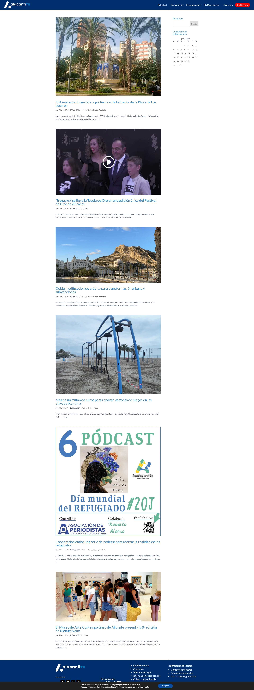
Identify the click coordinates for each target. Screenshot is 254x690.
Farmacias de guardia (182, 673)
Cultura (85, 208)
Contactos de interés (181, 669)
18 (196, 53)
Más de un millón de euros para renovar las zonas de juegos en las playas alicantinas (104, 401)
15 (185, 53)
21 (182, 57)
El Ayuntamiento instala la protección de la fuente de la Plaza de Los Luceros (106, 104)
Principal (162, 5)
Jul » (180, 65)
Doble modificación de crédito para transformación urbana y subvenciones (100, 290)
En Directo (242, 5)
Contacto (228, 5)
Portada (102, 110)
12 (174, 53)
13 (178, 53)
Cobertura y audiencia (144, 679)
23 (189, 57)
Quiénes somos (211, 5)
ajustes (147, 687)
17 (193, 53)
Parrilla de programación (183, 676)
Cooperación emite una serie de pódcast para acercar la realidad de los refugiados (108, 543)
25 (196, 57)
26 (174, 61)
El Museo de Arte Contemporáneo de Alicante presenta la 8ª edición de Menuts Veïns (106, 629)
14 (182, 53)
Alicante (94, 110)
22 (185, 57)
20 (178, 57)
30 (189, 61)
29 (185, 61)
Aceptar (165, 686)
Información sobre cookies (146, 675)
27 (178, 61)
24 (193, 57)
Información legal (142, 672)
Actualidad (176, 5)
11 (196, 50)
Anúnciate (138, 668)
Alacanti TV (64, 110)
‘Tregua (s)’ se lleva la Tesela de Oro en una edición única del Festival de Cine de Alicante (106, 202)
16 (189, 53)
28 (182, 61)
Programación (193, 5)
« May (175, 65)
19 (174, 57)
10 (193, 50)
